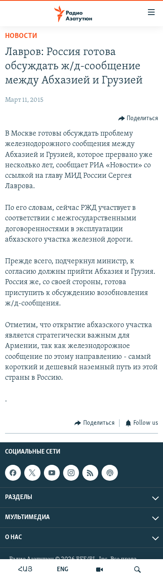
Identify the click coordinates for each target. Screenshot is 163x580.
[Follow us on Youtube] (52, 473)
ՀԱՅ (25, 569)
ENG (62, 569)
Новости (21, 36)
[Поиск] (137, 569)
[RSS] (90, 473)
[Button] (138, 118)
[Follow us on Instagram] (71, 473)
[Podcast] (109, 473)
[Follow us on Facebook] (13, 473)
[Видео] (99, 569)
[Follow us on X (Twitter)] (32, 473)
